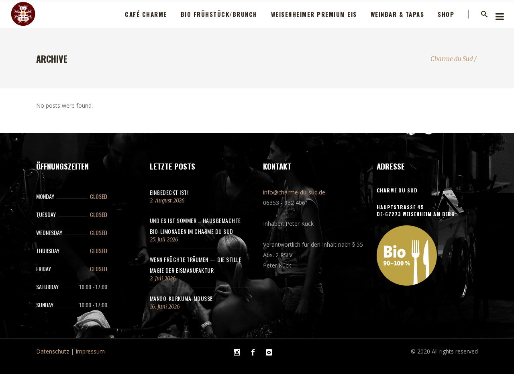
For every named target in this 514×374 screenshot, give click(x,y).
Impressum (90, 351)
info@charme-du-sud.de (294, 192)
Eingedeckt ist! (169, 192)
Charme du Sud (451, 59)
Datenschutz (52, 351)
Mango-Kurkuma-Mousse (181, 298)
